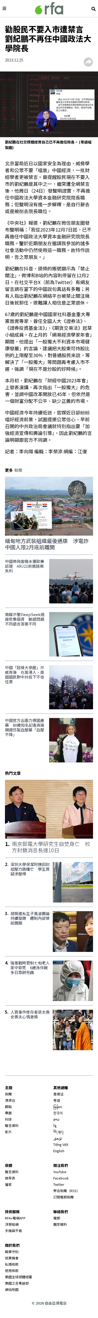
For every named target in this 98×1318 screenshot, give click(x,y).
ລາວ (56, 1119)
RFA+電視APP (15, 1218)
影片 (8, 1131)
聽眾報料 (60, 1224)
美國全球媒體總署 (18, 1276)
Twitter (58, 1184)
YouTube (59, 1171)
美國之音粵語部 (17, 1283)
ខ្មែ (54, 1125)
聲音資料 (12, 1125)
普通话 (58, 1093)
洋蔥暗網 (12, 1224)
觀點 (8, 1106)
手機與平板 (13, 1230)
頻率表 (10, 1178)
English (58, 1150)
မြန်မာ (57, 1106)
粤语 (56, 1100)
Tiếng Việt (60, 1144)
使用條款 (12, 1270)
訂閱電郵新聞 (63, 1196)
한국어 (58, 1112)
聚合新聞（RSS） (66, 1190)
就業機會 (12, 1257)
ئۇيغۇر (57, 1138)
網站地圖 (12, 1289)
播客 (8, 1184)
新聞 (8, 1093)
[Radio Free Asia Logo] (49, 8)
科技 (8, 1119)
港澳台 (10, 1100)
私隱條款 (12, 1264)
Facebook (61, 1178)
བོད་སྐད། (58, 1131)
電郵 (56, 1218)
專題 (8, 1112)
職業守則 (12, 1251)
